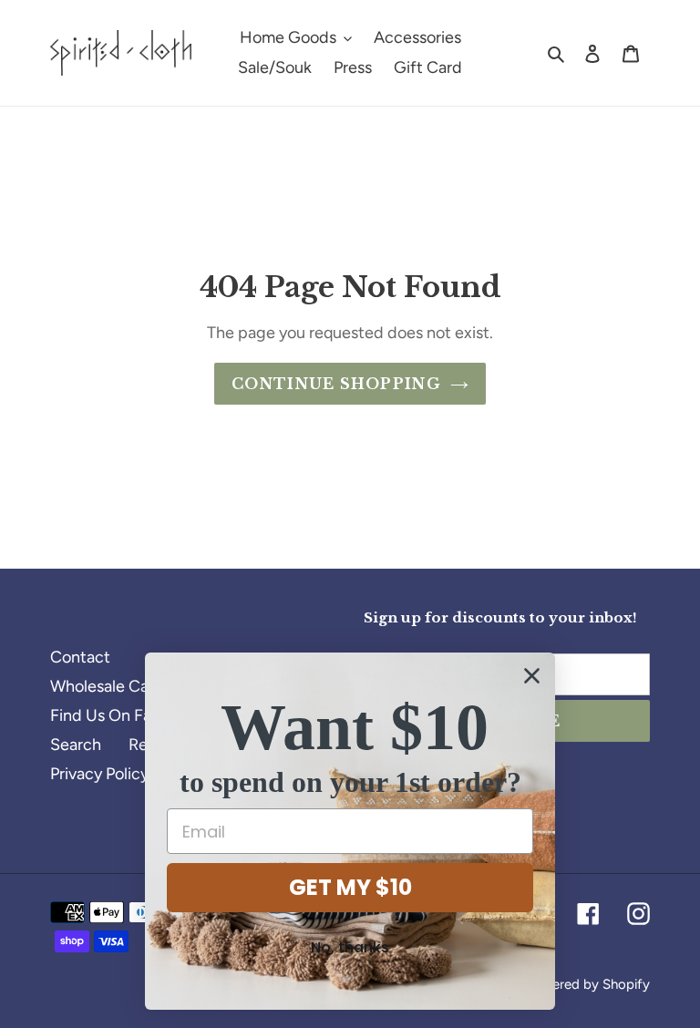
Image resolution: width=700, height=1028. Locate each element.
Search (75, 745)
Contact (80, 657)
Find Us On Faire (110, 715)
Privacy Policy (99, 774)
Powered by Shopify (587, 984)
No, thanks (350, 947)
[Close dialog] (532, 676)
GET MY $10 (350, 887)
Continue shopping (336, 384)
